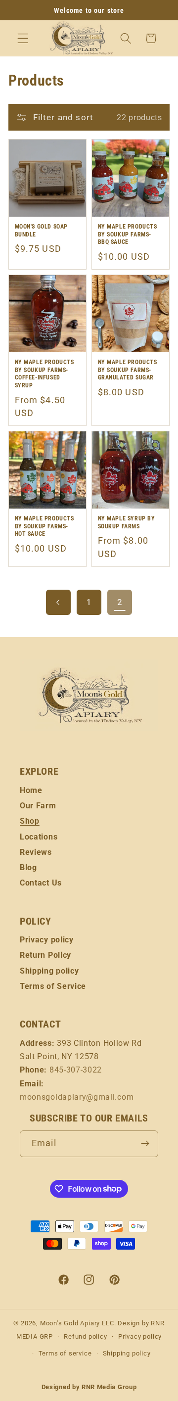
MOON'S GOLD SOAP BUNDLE (41, 230)
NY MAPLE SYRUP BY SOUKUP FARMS (126, 522)
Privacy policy (47, 939)
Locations (38, 836)
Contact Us (41, 882)
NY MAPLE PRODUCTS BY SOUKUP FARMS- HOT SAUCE (44, 526)
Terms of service (65, 1353)
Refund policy (85, 1336)
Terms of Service (53, 986)
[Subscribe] (145, 1143)
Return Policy (45, 955)
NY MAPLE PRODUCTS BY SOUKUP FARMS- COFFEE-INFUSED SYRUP (44, 374)
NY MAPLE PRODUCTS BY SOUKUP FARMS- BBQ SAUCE (127, 234)
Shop (30, 821)
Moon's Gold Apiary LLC (77, 1323)
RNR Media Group (109, 1387)
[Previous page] (58, 602)
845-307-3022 (75, 1069)
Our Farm (38, 805)
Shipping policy (49, 971)
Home (31, 790)
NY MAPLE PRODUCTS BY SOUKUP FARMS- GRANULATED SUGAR (127, 370)
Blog (28, 867)
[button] (23, 38)
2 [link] (120, 602)
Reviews (36, 852)
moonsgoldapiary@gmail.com (77, 1097)
